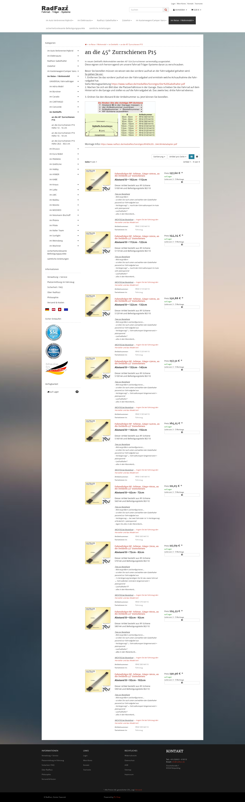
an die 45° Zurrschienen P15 (63, 118)
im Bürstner (55, 91)
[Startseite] (85, 44)
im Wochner (55, 245)
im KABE (53, 179)
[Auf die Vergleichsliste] (182, 182)
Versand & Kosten (55, 302)
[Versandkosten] (47, 309)
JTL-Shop (117, 797)
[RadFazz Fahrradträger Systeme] (67, 9)
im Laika (53, 189)
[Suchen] (166, 9)
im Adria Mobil (56, 86)
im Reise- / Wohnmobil (181, 20)
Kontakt (190, 3)
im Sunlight (54, 235)
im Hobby (54, 169)
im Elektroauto (84, 20)
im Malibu (54, 199)
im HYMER (54, 174)
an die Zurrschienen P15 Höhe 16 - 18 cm (63, 134)
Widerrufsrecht (131, 755)
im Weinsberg (56, 240)
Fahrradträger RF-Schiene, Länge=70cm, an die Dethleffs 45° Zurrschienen (137, 547)
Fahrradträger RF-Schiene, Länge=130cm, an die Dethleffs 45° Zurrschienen (137, 362)
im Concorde (55, 106)
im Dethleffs (55, 112)
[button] (191, 156)
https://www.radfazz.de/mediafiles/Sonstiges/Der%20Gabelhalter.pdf (148, 83)
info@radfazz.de (178, 762)
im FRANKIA (55, 159)
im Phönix (54, 220)
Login (173, 3)
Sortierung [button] (158, 156)
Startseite (199, 3)
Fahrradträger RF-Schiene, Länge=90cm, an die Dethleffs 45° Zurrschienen (137, 675)
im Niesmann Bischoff (59, 215)
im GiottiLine (55, 164)
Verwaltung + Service (57, 277)
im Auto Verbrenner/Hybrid (59, 20)
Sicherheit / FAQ (55, 287)
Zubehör (126, 20)
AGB (126, 765)
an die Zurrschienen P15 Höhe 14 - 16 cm (63, 126)
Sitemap (128, 770)
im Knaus (53, 184)
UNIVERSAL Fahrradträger (61, 81)
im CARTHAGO (56, 101)
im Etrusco (54, 148)
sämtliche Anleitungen (100, 28)
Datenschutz (130, 760)
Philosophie (52, 297)
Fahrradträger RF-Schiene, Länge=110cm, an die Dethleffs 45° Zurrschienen (137, 237)
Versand (138, 790)
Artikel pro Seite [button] (177, 156)
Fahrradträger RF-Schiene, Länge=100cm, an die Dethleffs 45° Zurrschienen (137, 174)
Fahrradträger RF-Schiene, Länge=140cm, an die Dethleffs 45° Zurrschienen (137, 425)
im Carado (54, 96)
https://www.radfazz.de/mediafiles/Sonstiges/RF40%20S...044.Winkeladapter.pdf (139, 144)
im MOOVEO (55, 210)
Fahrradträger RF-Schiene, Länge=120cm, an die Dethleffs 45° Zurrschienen (137, 300)
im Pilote (53, 225)
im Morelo (54, 205)
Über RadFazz (53, 292)
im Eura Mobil (56, 154)
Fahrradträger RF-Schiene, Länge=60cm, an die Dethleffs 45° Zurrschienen (137, 487)
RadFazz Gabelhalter (107, 20)
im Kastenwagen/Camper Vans (150, 20)
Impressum (129, 774)
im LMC (53, 194)
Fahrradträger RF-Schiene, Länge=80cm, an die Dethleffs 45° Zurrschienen (137, 612)
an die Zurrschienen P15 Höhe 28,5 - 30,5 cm (63, 142)
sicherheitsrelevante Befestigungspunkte (65, 28)
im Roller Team (56, 230)
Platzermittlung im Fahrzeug (60, 282)
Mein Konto (181, 3)
